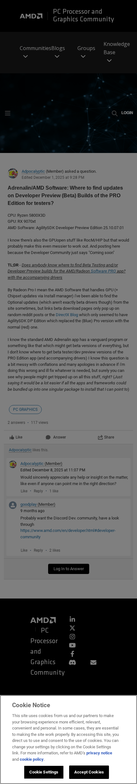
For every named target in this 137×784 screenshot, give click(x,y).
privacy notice (99, 753)
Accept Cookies (89, 772)
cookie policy (32, 759)
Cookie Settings (44, 772)
